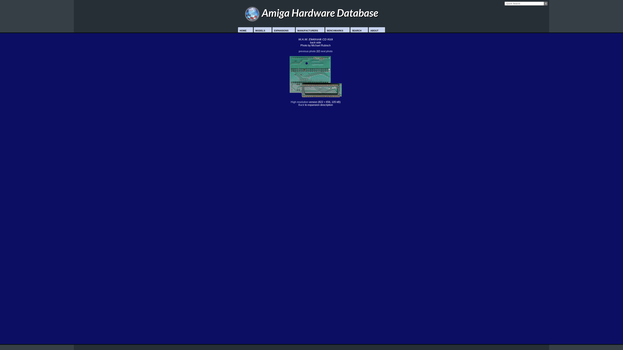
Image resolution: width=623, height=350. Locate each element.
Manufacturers (307, 30)
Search (356, 30)
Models (260, 30)
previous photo (307, 51)
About (374, 30)
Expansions (281, 30)
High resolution (299, 102)
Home (243, 30)
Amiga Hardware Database (319, 12)
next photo (327, 51)
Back (301, 105)
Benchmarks (335, 30)
